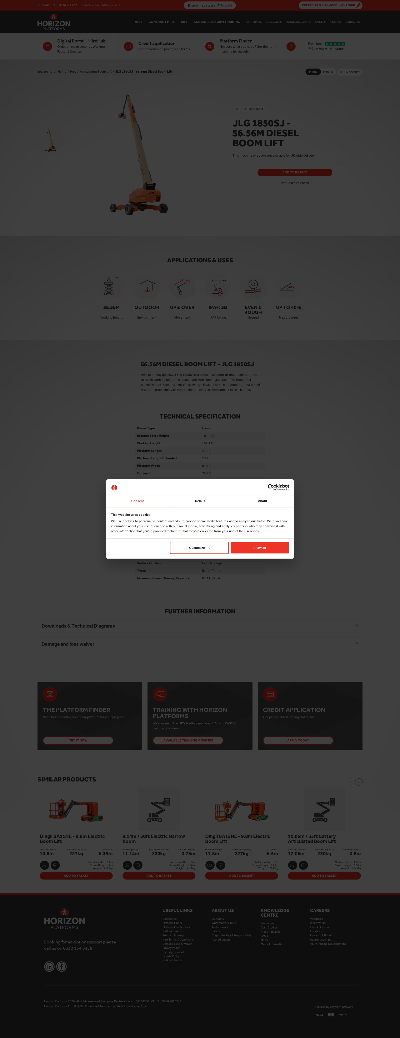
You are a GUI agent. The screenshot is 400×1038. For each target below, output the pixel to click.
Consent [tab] (137, 501)
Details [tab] (200, 501)
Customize (197, 548)
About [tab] (262, 501)
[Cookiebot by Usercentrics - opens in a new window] (271, 487)
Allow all (259, 548)
